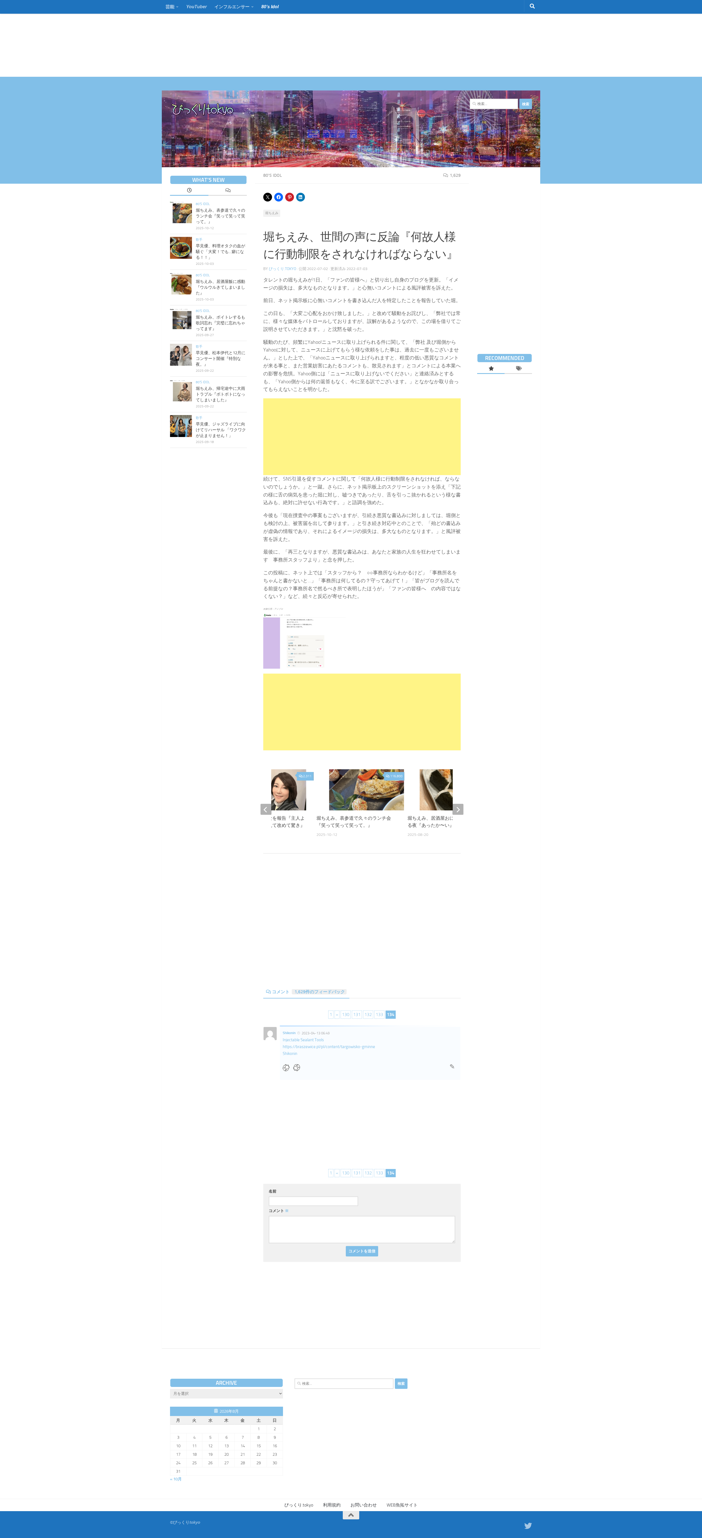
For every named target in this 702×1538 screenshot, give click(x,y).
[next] (457, 809)
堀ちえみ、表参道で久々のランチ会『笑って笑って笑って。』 (220, 216)
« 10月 (176, 1479)
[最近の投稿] (189, 191)
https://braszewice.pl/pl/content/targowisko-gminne (329, 1046)
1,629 (455, 175)
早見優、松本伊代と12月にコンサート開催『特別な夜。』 (220, 358)
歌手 (199, 240)
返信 (452, 1068)
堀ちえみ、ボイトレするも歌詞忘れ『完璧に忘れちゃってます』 (220, 323)
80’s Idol (270, 6)
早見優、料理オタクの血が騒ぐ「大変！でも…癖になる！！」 (220, 251)
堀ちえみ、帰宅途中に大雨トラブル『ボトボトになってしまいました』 (220, 394)
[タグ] (518, 369)
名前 (272, 1191)
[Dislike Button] (298, 1067)
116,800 (396, 776)
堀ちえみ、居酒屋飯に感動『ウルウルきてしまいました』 (220, 287)
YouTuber (196, 6)
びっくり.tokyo (282, 268)
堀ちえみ (271, 213)
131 (357, 1014)
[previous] (266, 809)
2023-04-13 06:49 (316, 1033)
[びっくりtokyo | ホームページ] (203, 109)
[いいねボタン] (288, 1067)
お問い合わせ (363, 1505)
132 (368, 1014)
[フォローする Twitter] (528, 1526)
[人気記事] (491, 369)
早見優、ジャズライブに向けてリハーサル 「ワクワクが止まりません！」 (221, 430)
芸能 (170, 6)
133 (379, 1014)
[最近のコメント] (227, 191)
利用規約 (332, 1505)
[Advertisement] (164, 38)
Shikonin (289, 1033)
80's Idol (272, 175)
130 (345, 1014)
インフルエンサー (232, 6)
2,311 (307, 776)
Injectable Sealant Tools (303, 1039)
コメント (308, 991)
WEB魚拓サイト (402, 1505)
